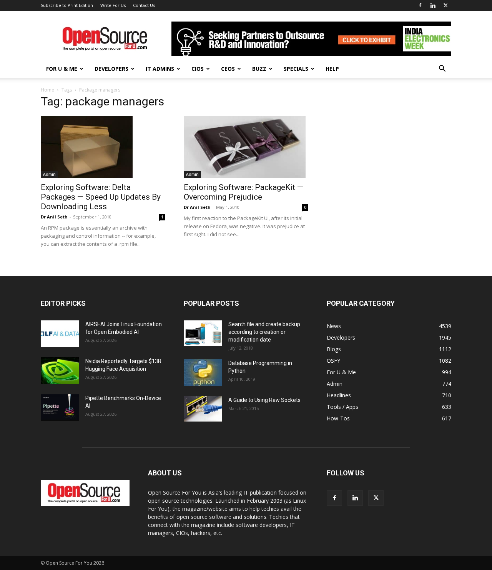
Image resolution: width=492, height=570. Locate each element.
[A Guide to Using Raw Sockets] (203, 409)
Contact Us (144, 5)
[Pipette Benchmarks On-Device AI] (60, 407)
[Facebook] (420, 5)
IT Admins (160, 68)
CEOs (228, 68)
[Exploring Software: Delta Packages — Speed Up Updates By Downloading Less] (103, 147)
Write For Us (113, 5)
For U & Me (61, 68)
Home (47, 90)
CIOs (197, 68)
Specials (296, 68)
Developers (111, 68)
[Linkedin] (433, 5)
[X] (445, 5)
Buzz (259, 68)
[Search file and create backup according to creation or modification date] (203, 333)
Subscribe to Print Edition (67, 5)
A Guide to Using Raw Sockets (264, 400)
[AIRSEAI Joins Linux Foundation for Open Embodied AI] (60, 333)
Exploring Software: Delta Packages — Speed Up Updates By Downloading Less (101, 197)
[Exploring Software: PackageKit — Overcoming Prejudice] (246, 147)
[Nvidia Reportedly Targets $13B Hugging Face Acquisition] (60, 370)
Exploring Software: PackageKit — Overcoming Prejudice (243, 192)
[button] (442, 69)
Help (332, 68)
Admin (49, 174)
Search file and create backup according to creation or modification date (264, 332)
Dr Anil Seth (54, 217)
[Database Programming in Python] (203, 372)
